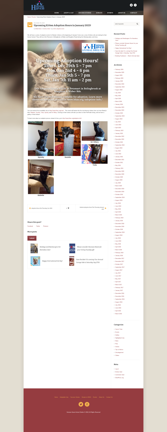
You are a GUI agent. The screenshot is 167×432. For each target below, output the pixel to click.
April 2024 (118, 98)
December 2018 (119, 223)
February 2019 (119, 217)
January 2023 (119, 133)
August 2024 (118, 90)
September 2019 (119, 197)
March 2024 (118, 101)
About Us (101, 397)
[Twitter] (131, 5)
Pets (116, 343)
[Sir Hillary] (95, 131)
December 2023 (119, 107)
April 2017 (118, 281)
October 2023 (119, 113)
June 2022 (118, 154)
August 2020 (118, 180)
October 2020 (119, 177)
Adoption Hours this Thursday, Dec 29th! (41, 208)
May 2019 (118, 209)
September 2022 (119, 145)
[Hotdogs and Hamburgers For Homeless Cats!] (34, 248)
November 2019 (119, 191)
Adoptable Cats (64, 397)
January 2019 (119, 220)
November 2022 (119, 139)
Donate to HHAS (86, 397)
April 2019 (118, 212)
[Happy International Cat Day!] (35, 261)
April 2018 (118, 247)
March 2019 (118, 215)
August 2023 (118, 119)
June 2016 (118, 308)
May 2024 (118, 95)
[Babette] (41, 176)
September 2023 (119, 116)
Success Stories (75, 397)
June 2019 (118, 206)
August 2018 (118, 235)
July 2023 (118, 122)
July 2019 (118, 203)
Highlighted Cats (119, 338)
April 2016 (118, 311)
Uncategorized (119, 352)
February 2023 (119, 130)
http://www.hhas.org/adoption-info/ (72, 118)
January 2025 (119, 81)
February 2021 (119, 168)
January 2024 (119, 104)
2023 (54, 28)
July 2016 (118, 305)
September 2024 (119, 87)
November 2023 (119, 110)
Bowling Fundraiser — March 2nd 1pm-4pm (127, 56)
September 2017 (119, 267)
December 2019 (119, 188)
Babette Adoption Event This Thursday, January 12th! (92, 208)
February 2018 (119, 252)
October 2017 (119, 264)
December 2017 (119, 258)
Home (29, 17)
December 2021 (119, 159)
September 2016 (119, 299)
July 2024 (118, 92)
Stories (117, 346)
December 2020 (119, 171)
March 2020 (118, 185)
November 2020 (119, 174)
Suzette (38, 112)
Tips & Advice (119, 349)
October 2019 (119, 194)
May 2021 (118, 165)
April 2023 (118, 127)
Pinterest (45, 226)
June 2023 (118, 124)
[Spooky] (41, 138)
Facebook (30, 226)
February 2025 (119, 78)
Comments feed (119, 374)
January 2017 (119, 290)
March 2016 (118, 313)
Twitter (38, 226)
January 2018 (119, 255)
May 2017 (118, 279)
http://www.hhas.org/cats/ (57, 110)
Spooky (46, 112)
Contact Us (109, 397)
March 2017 (118, 284)
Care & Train (118, 329)
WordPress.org (119, 377)
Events (34, 17)
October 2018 (119, 229)
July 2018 (118, 238)
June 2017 (118, 276)
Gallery (117, 335)
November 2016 (119, 296)
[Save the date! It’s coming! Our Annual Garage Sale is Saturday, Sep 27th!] (71, 261)
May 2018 (118, 244)
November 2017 (119, 261)
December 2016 (119, 293)
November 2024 (119, 84)
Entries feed (118, 372)
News (48, 28)
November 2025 (119, 72)
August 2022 (118, 148)
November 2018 (119, 226)
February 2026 (119, 69)
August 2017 (118, 270)
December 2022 (119, 136)
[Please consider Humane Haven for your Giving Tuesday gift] (72, 248)
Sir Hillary (54, 112)
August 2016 (118, 302)
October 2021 (119, 162)
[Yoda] (95, 154)
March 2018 (118, 249)
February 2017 (119, 287)
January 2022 (119, 156)
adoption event (60, 28)
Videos (117, 355)
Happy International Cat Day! (52, 261)
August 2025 (118, 75)
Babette (33, 112)
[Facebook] (135, 5)
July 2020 (118, 183)
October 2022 (119, 142)
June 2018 (118, 241)
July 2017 (118, 273)
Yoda (42, 112)
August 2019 (118, 200)
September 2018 (119, 232)
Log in (117, 369)
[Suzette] (68, 138)
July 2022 (118, 151)
